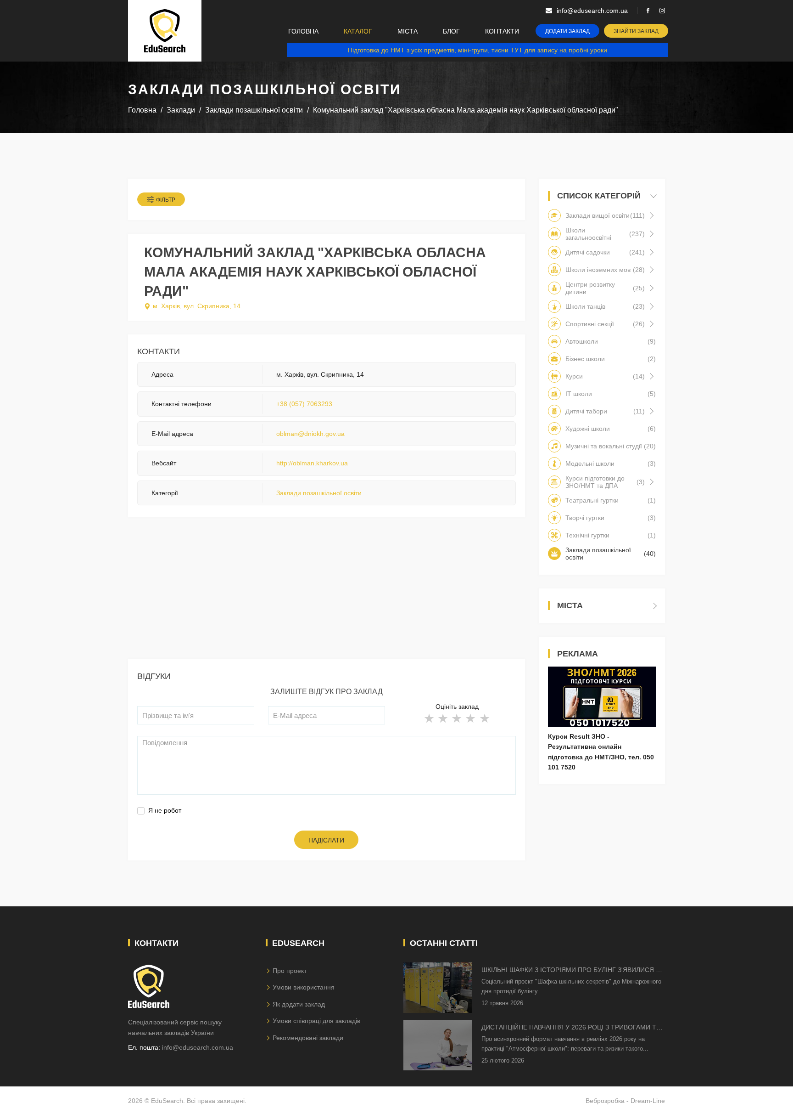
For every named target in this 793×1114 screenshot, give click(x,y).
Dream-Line (648, 1100)
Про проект (290, 970)
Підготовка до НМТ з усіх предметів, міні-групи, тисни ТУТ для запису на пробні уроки (477, 50)
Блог (451, 31)
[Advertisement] (326, 595)
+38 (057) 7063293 (304, 403)
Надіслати (326, 840)
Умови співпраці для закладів (316, 1020)
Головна (303, 31)
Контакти (502, 31)
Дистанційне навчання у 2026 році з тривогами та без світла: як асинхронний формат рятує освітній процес (570, 1028)
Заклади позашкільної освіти (319, 493)
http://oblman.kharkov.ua (312, 463)
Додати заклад (567, 31)
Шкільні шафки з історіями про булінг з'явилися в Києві (570, 970)
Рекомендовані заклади (308, 1037)
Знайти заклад (636, 31)
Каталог (358, 31)
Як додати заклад (299, 1004)
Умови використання (304, 987)
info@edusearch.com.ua (197, 1047)
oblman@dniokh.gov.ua (310, 433)
